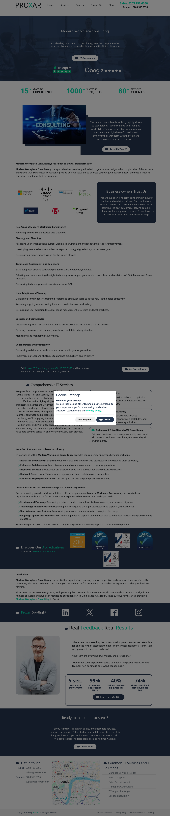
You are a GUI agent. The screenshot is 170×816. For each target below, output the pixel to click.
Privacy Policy (93, 410)
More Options (85, 419)
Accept (107, 419)
